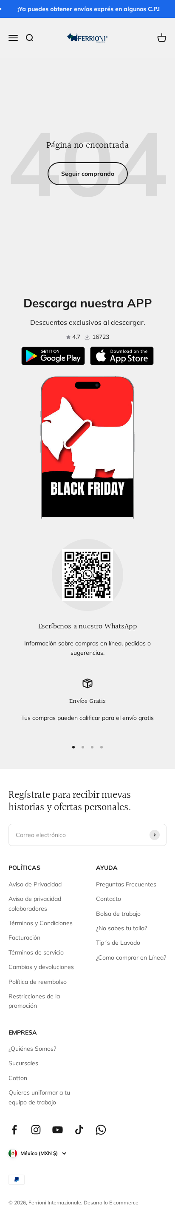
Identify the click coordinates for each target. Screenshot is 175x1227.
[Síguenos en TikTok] (79, 1129)
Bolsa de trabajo (118, 913)
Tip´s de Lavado (118, 942)
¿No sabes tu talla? (121, 928)
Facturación (24, 937)
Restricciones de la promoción (34, 1000)
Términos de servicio (36, 952)
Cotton (17, 1078)
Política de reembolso (37, 982)
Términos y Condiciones (40, 923)
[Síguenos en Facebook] (14, 1129)
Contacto (108, 899)
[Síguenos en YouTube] (57, 1129)
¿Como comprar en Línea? (131, 957)
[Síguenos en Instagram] (36, 1129)
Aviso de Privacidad (35, 884)
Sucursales (23, 1063)
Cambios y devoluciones (41, 967)
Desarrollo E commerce (111, 1202)
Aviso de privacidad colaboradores (34, 903)
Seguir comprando (87, 174)
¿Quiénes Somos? (32, 1048)
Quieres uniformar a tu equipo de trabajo (39, 1097)
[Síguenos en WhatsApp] (101, 1129)
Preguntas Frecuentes (126, 884)
